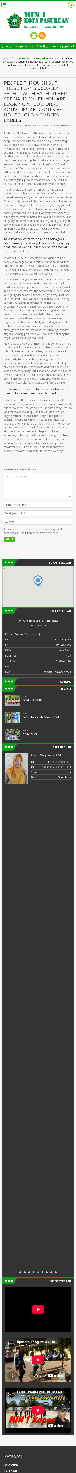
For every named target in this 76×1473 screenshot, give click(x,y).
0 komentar (66, 125)
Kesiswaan (10, 1470)
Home (25, 58)
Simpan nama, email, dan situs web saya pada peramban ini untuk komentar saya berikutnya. (33, 531)
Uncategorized (40, 58)
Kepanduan (11, 1464)
